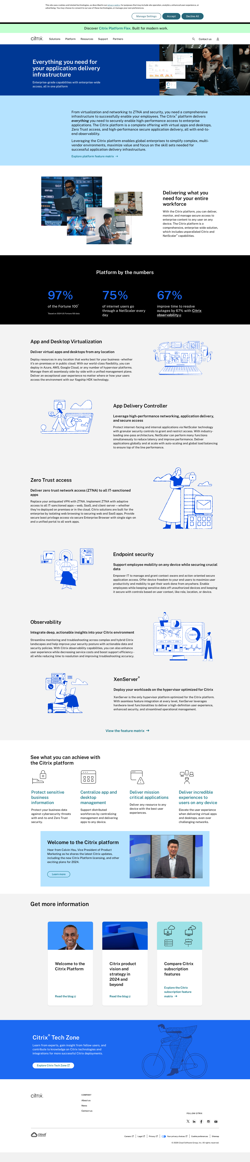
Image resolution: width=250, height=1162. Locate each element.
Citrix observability (179, 313)
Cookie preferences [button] (199, 1136)
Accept (171, 16)
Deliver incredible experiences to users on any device (198, 797)
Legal (140, 1136)
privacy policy (113, 5)
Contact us (205, 39)
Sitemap (215, 1136)
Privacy (152, 1136)
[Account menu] (217, 39)
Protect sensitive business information (47, 797)
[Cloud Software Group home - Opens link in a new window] (39, 1136)
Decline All (192, 16)
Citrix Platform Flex (115, 28)
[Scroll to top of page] (242, 1153)
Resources (87, 38)
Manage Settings (146, 16)
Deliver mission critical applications (149, 795)
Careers (127, 1136)
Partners (118, 38)
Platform (70, 38)
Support (103, 38)
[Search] (193, 39)
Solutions (54, 38)
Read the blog (64, 996)
